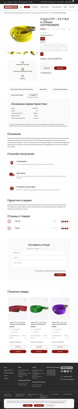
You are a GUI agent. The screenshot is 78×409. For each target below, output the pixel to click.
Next (37, 53)
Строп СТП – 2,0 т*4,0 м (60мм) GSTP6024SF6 (39, 323)
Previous (8, 53)
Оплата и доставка (57, 7)
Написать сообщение (68, 379)
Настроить (50, 405)
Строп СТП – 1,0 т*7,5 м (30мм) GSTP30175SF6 (59, 323)
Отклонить (39, 405)
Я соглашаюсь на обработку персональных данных (50, 271)
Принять (28, 405)
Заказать (18, 351)
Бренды (15, 2)
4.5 (42, 50)
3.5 (61, 45)
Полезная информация (23, 2)
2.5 (53, 45)
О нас (5, 2)
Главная (6, 13)
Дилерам (31, 2)
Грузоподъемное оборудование (17, 13)
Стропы (28, 13)
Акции (27, 7)
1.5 (45, 45)
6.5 (58, 50)
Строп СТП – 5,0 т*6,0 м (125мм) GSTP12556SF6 (17, 323)
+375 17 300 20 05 (60, 2)
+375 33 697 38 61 (44, 2)
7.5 (66, 50)
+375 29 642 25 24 (52, 2)
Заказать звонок (67, 376)
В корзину (46, 68)
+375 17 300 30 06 (51, 375)
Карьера (10, 2)
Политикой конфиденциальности (57, 402)
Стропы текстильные (36, 13)
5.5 (50, 50)
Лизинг (65, 7)
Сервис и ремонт (44, 7)
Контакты (71, 7)
